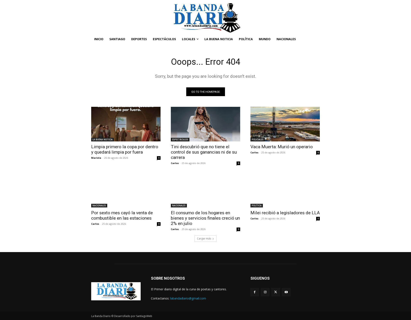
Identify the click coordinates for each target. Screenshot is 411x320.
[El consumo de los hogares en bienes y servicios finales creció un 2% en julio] (205, 190)
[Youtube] (286, 292)
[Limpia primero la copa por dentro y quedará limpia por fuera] (126, 124)
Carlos (175, 163)
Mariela (96, 157)
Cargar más (204, 238)
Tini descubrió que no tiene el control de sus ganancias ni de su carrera (204, 152)
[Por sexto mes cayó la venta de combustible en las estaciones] (126, 190)
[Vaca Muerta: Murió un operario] (285, 124)
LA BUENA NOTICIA (102, 139)
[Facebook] (254, 292)
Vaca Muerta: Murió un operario (281, 146)
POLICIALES (258, 139)
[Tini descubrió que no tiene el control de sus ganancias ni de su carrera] (205, 124)
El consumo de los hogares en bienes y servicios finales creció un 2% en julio (205, 218)
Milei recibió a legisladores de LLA (285, 212)
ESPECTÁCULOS (180, 139)
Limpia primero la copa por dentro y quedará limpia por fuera (124, 149)
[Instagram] (265, 292)
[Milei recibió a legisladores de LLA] (285, 190)
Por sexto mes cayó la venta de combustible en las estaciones (122, 215)
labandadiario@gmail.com (188, 298)
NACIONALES (99, 205)
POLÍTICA (257, 205)
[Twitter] (275, 292)
